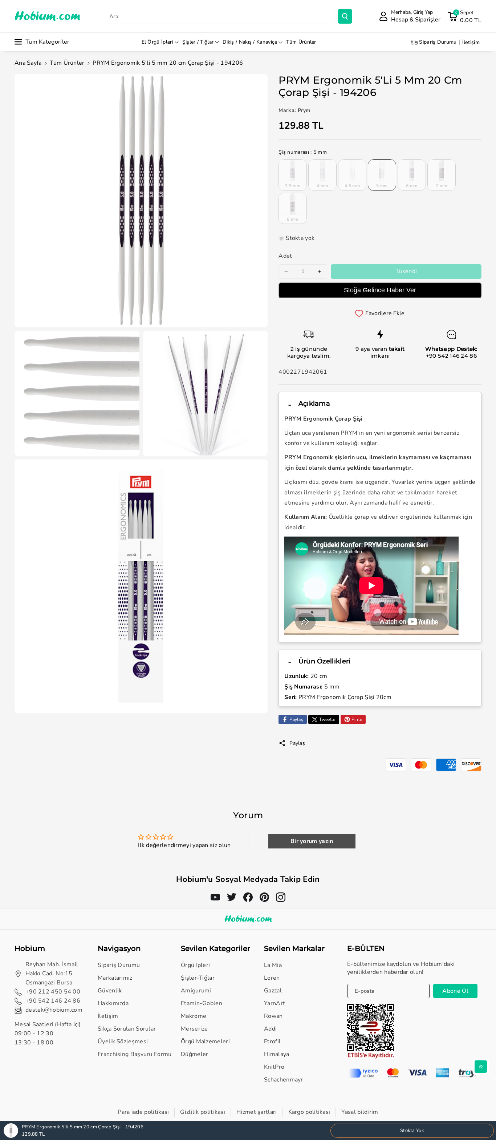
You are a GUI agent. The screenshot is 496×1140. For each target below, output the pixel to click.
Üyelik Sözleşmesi (123, 1041)
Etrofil (272, 1041)
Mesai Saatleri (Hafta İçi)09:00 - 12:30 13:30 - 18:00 (48, 1033)
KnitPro (274, 1067)
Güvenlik (110, 991)
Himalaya (276, 1054)
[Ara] (345, 16)
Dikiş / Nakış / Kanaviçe (250, 42)
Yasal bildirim (359, 1112)
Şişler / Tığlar (198, 42)
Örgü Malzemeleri (205, 1041)
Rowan (273, 1016)
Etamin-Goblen (201, 1003)
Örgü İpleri (195, 965)
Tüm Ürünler (67, 63)
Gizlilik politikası (202, 1112)
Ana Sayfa (28, 63)
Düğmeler (194, 1054)
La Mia (273, 965)
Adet (285, 256)
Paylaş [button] (297, 743)
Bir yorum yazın (311, 841)
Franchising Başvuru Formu (135, 1054)
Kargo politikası (309, 1112)
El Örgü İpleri (157, 42)
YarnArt (274, 1003)
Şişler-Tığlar (198, 978)
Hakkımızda (113, 1003)
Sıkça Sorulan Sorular (127, 1029)
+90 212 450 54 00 (52, 992)
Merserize (194, 1029)
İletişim (108, 1016)
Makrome (193, 1016)
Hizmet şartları (256, 1112)
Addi (270, 1029)
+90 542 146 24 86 (451, 355)
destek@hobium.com (53, 1010)
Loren (272, 978)
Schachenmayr (283, 1080)
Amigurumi (196, 991)
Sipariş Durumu (119, 965)
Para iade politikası (143, 1112)
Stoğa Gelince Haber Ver (380, 290)
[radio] (293, 174)
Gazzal (273, 991)
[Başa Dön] (481, 1067)
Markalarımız (115, 978)
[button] (464, 16)
